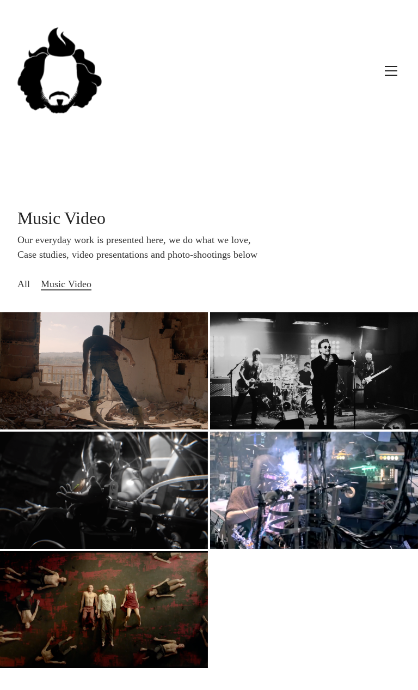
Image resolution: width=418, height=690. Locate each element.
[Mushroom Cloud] (104, 609)
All (23, 284)
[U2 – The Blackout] (314, 370)
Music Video (66, 284)
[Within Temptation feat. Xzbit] (104, 490)
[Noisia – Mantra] (104, 370)
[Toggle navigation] (391, 71)
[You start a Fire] (314, 490)
